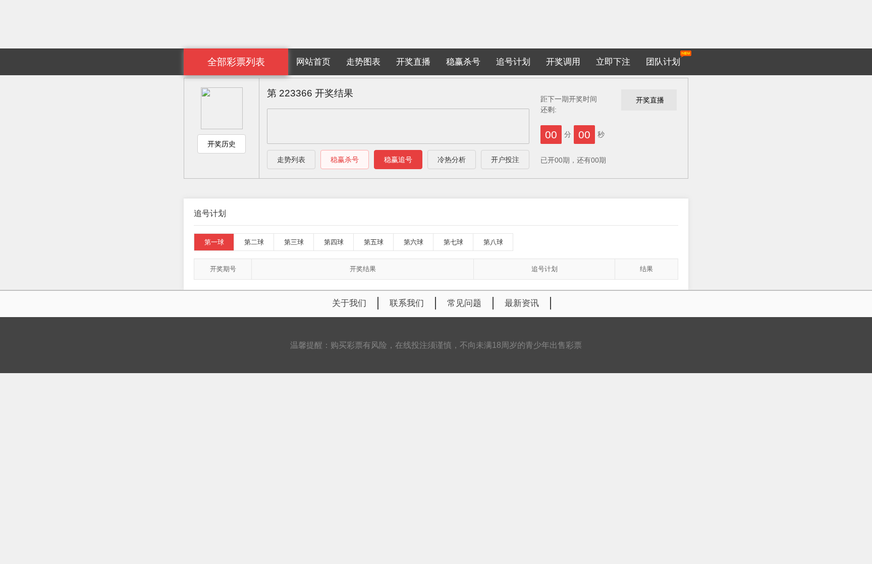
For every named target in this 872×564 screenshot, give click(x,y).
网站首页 (313, 62)
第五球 (374, 242)
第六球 (413, 242)
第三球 (294, 242)
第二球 (254, 242)
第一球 (214, 242)
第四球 (334, 242)
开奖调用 (563, 62)
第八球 (493, 242)
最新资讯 (522, 303)
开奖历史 (221, 144)
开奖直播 (413, 62)
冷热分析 (452, 160)
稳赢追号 (398, 160)
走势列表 (291, 160)
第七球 (453, 242)
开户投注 (505, 160)
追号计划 (513, 62)
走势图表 (363, 62)
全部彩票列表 (236, 62)
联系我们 (407, 303)
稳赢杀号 (463, 62)
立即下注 (613, 62)
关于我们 (349, 303)
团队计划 (663, 62)
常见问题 (464, 303)
